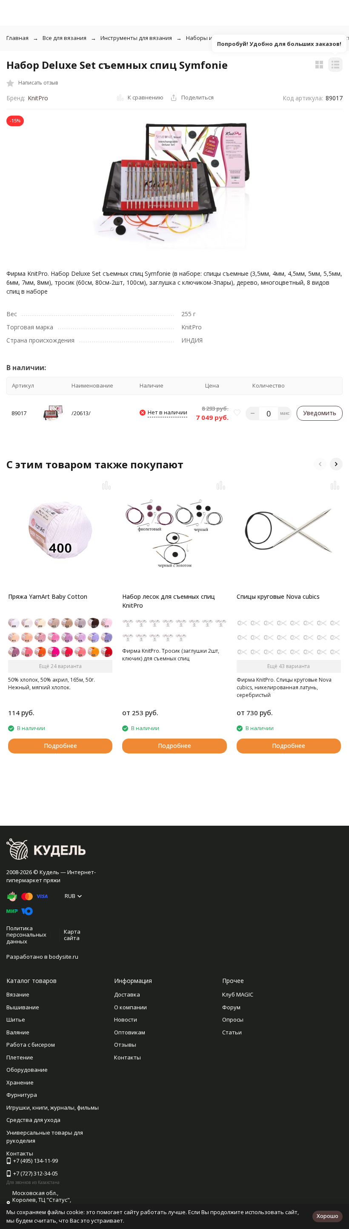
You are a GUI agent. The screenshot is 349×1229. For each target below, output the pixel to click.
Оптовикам (129, 1032)
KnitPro (38, 98)
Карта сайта (72, 935)
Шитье (15, 1019)
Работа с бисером (30, 1044)
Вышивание (22, 1007)
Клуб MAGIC (237, 994)
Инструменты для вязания (136, 38)
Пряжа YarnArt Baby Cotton (47, 596)
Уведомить (319, 413)
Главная (17, 38)
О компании (130, 1007)
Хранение (20, 1082)
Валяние (17, 1032)
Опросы (232, 1019)
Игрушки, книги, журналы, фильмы (52, 1107)
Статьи (232, 1032)
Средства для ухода (33, 1120)
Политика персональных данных (26, 934)
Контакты (127, 1057)
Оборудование (27, 1069)
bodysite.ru (63, 956)
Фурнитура (21, 1095)
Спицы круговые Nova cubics (278, 596)
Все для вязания (64, 38)
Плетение (19, 1057)
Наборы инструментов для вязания (234, 38)
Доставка (127, 994)
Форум (231, 1007)
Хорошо (327, 1216)
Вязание (17, 994)
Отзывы (125, 1044)
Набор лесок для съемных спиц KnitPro (168, 600)
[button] (320, 464)
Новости (125, 1019)
